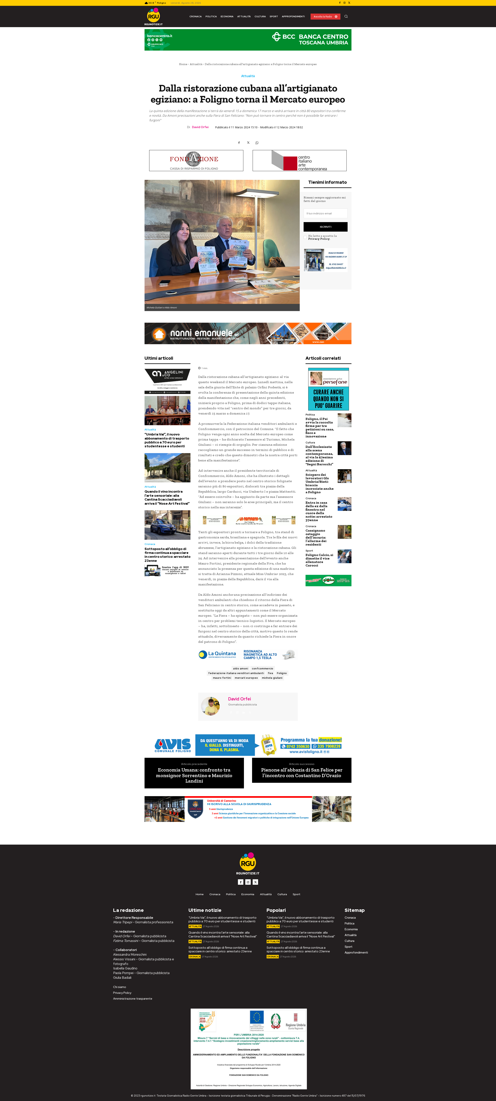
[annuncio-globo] (328, 580)
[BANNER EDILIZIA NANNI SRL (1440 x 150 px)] (248, 333)
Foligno (282, 673)
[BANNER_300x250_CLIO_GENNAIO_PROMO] (326, 266)
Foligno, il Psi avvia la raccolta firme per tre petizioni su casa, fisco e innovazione (320, 427)
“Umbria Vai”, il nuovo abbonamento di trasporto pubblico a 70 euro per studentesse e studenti (167, 440)
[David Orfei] (212, 706)
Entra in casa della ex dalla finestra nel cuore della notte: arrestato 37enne (319, 511)
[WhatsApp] (257, 143)
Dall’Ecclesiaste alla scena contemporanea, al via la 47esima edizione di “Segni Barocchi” (319, 455)
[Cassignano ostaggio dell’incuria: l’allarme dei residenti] (344, 532)
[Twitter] (349, 3)
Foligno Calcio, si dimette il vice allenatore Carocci (319, 560)
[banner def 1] (248, 813)
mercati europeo (246, 677)
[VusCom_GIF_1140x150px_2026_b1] (248, 42)
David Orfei (200, 127)
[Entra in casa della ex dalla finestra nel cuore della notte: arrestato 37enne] (344, 504)
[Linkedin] (243, 712)
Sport (309, 550)
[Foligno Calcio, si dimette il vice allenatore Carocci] (344, 556)
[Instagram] (344, 3)
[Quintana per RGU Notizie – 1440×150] (248, 654)
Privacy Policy (319, 239)
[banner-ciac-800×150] (300, 160)
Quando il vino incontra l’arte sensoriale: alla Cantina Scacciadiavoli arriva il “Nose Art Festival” (167, 497)
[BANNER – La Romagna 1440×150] (248, 745)
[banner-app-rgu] (167, 570)
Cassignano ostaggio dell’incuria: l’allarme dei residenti (316, 537)
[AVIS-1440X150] (248, 520)
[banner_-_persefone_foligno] (328, 389)
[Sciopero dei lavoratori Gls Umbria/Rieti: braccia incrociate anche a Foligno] (344, 476)
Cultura (310, 442)
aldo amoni (240, 668)
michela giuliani (272, 677)
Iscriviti (325, 226)
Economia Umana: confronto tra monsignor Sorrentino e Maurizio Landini (194, 775)
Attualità (196, 64)
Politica (310, 414)
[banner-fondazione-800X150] (196, 160)
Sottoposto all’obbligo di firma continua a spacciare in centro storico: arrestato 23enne (167, 555)
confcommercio (262, 668)
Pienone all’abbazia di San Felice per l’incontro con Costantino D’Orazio (302, 772)
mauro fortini (222, 677)
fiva (270, 673)
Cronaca (150, 544)
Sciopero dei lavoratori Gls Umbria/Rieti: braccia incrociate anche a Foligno (320, 483)
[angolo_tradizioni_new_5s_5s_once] (167, 381)
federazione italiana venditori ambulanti (236, 673)
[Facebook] (340, 3)
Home (183, 64)
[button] (346, 16)
